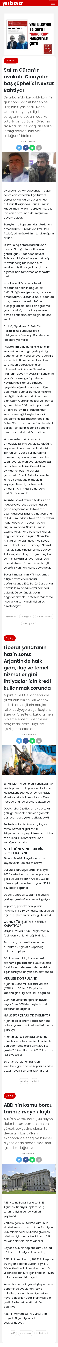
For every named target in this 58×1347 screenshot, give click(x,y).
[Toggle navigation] (53, 3)
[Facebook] (26, 148)
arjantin (24, 1081)
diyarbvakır (11, 616)
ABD (13, 1333)
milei (34, 1081)
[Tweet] (19, 148)
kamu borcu (26, 1333)
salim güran (28, 623)
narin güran (26, 616)
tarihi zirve (41, 1333)
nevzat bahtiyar (44, 616)
